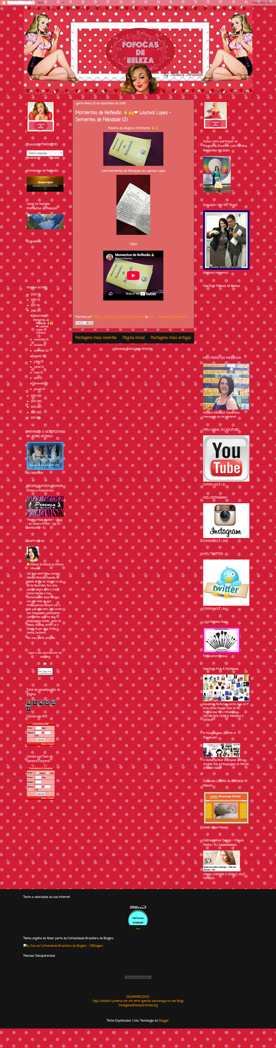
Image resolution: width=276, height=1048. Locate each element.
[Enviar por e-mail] (77, 323)
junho (37, 367)
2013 (34, 407)
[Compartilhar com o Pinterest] (91, 323)
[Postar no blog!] (81, 323)
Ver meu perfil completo (41, 638)
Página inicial (134, 337)
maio (37, 373)
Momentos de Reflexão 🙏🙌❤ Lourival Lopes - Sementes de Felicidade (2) (123, 116)
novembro (40, 340)
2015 (34, 396)
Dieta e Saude (47, 744)
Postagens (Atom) (139, 349)
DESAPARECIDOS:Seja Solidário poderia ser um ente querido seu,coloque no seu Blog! (138, 999)
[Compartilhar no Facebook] (88, 323)
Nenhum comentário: (173, 317)
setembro (40, 351)
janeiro (38, 389)
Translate (53, 158)
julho (37, 362)
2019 (34, 300)
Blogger (164, 1021)
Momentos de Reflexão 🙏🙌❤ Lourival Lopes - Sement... (43, 326)
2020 (34, 295)
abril (37, 378)
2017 (34, 306)
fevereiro (39, 384)
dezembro (40, 316)
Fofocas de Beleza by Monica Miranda (46, 567)
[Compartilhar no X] (84, 323)
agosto (38, 356)
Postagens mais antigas (171, 337)
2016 (34, 311)
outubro (38, 345)
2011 (33, 418)
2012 (34, 413)
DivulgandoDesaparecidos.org (138, 1005)
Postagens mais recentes (96, 337)
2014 (34, 401)
